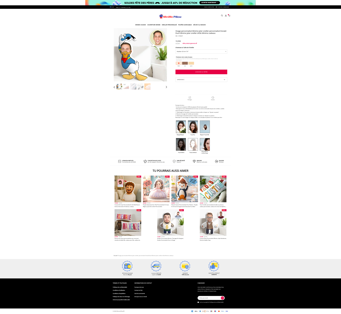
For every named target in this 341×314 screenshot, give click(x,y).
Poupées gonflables (185, 25)
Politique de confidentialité (120, 287)
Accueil (115, 255)
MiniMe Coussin (140, 25)
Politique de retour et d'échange (121, 296)
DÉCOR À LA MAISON (199, 25)
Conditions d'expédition (119, 293)
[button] (118, 54)
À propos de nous (139, 287)
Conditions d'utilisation (119, 290)
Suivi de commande (139, 293)
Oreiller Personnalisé (169, 25)
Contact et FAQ (138, 290)
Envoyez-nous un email (140, 296)
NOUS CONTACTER (209, 7)
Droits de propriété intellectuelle (121, 299)
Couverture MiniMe (153, 25)
